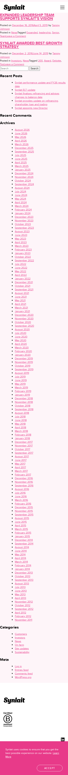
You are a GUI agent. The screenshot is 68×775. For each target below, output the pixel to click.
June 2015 (21, 522)
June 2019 (21, 380)
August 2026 (22, 130)
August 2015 (22, 518)
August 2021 (22, 293)
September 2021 (24, 289)
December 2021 (24, 282)
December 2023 (24, 217)
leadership (45, 32)
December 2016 (24, 478)
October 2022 (23, 257)
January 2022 (22, 278)
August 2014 (22, 547)
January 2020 (23, 355)
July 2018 (20, 416)
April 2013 (20, 598)
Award (47, 60)
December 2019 (24, 358)
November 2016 (24, 482)
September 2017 (24, 453)
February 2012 (23, 616)
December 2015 (24, 507)
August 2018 (22, 413)
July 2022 (20, 264)
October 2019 (22, 366)
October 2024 (23, 180)
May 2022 (20, 271)
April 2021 (20, 304)
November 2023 (24, 220)
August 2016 (22, 489)
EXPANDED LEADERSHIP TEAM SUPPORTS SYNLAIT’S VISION (27, 16)
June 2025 (21, 159)
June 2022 (21, 268)
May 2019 (20, 384)
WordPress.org (23, 677)
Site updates (22, 648)
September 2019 (24, 369)
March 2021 (21, 307)
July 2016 (20, 493)
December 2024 (24, 173)
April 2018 (20, 427)
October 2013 (22, 576)
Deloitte (56, 60)
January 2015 (22, 536)
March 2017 (21, 471)
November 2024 (24, 177)
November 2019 (24, 362)
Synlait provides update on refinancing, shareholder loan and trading (37, 102)
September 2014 (24, 543)
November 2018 (24, 402)
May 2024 (20, 199)
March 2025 (21, 166)
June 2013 (21, 591)
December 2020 (24, 315)
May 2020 (20, 340)
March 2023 (21, 246)
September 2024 (24, 184)
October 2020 (23, 322)
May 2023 (20, 238)
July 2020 (20, 333)
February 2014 (23, 565)
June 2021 (21, 297)
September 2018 (24, 409)
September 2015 (24, 514)
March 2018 (21, 431)
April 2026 (21, 140)
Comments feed (24, 673)
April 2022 (21, 275)
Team (3, 36)
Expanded (32, 32)
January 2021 (22, 311)
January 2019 (22, 395)
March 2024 (21, 206)
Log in (18, 666)
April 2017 (20, 467)
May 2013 (20, 594)
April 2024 (21, 202)
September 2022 (24, 260)
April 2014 (20, 558)
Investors (16, 60)
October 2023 (23, 224)
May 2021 (20, 300)
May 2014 (20, 554)
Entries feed (21, 670)
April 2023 (21, 242)
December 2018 (24, 398)
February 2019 (23, 391)
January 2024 (22, 213)
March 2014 (21, 562)
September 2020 (24, 326)
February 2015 (23, 533)
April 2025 (21, 162)
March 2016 (21, 500)
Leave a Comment (16, 36)
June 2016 (21, 496)
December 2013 (24, 572)
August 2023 (22, 231)
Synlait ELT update (25, 90)
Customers (21, 634)
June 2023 (21, 235)
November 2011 (23, 620)
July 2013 (20, 587)
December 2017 (24, 442)
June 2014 (21, 551)
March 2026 (21, 144)
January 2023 (22, 253)
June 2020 (21, 336)
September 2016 (24, 485)
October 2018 (22, 405)
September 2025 (24, 151)
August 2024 (22, 188)
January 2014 (22, 569)
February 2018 (23, 435)
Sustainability (22, 652)
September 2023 (24, 228)
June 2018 (21, 420)
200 (40, 60)
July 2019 (20, 376)
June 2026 (21, 133)
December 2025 (24, 148)
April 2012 (20, 612)
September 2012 (24, 609)
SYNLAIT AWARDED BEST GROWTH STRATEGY (31, 44)
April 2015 (20, 525)
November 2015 (24, 511)
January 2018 (22, 438)
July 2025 (20, 155)
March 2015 (21, 529)
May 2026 (20, 137)
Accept (49, 768)
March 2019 (21, 387)
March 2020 (22, 347)
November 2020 (24, 318)
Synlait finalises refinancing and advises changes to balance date (37, 95)
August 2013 (22, 583)
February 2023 (23, 249)
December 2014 (24, 540)
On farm (19, 645)
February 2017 (23, 474)
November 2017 (24, 445)
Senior (55, 32)
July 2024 (20, 191)
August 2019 (22, 373)
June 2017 (20, 460)
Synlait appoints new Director (31, 108)
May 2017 (20, 464)
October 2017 (22, 449)
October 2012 (22, 605)
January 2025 (22, 170)
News (14, 32)
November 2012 (24, 601)
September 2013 (24, 580)
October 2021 (22, 286)
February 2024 (23, 209)
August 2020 (22, 329)
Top (2, 64)
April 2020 (21, 344)
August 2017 (22, 456)
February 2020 (23, 351)
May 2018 (20, 424)
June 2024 (21, 195)
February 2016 (23, 503)
